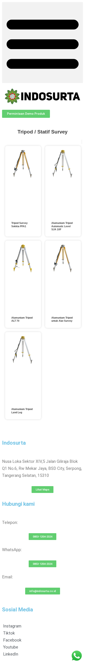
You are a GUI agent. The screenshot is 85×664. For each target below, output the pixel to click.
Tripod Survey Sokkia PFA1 (19, 225)
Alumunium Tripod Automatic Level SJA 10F (62, 226)
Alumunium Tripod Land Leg (22, 411)
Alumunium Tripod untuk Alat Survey (62, 319)
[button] (42, 42)
